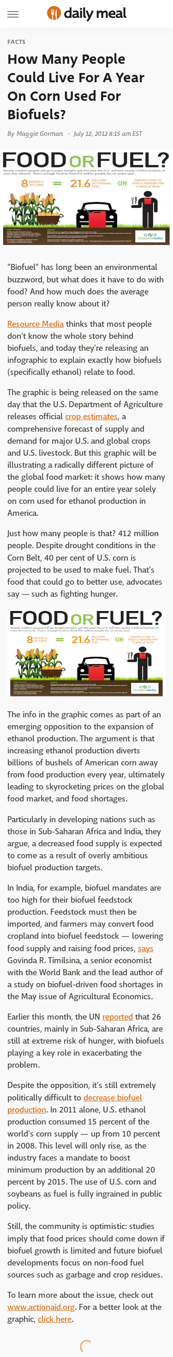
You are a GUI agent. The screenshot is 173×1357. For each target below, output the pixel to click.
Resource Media (35, 324)
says (146, 948)
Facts (16, 42)
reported (117, 1017)
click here (55, 1319)
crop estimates (91, 416)
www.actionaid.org (41, 1307)
